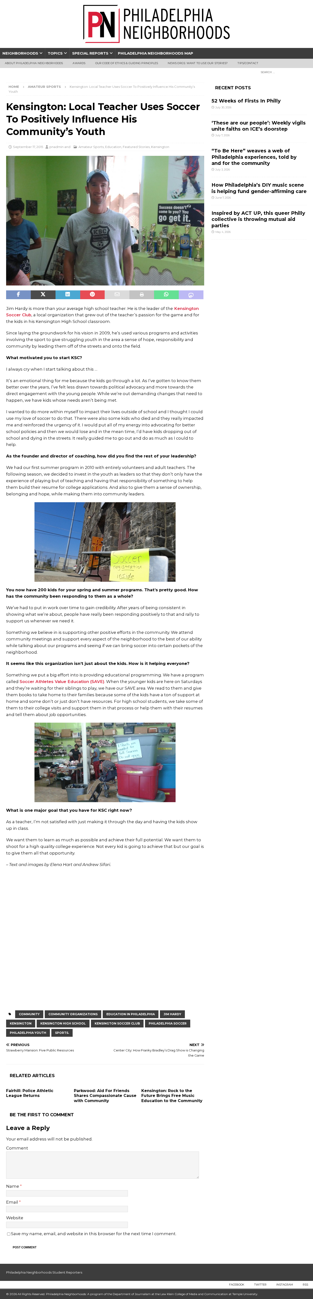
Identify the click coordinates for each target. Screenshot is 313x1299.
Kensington (160, 147)
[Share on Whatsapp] (166, 294)
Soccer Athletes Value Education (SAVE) (62, 681)
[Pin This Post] (92, 294)
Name (13, 1186)
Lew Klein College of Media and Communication (194, 1294)
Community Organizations (73, 1014)
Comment (17, 1148)
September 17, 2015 (28, 147)
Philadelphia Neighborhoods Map (155, 53)
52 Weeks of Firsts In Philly (246, 101)
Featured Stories (136, 147)
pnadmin (56, 147)
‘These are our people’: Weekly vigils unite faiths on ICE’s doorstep (259, 126)
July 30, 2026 (223, 107)
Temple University (244, 1294)
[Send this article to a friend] (117, 294)
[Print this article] (141, 294)
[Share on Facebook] (18, 294)
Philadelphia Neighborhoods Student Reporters (44, 1272)
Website (14, 1217)
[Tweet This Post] (43, 294)
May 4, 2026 (223, 232)
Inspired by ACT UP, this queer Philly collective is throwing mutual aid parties (258, 219)
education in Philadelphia (130, 1014)
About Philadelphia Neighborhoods (34, 63)
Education (113, 147)
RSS (305, 1284)
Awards (79, 63)
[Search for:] (282, 72)
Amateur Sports (91, 147)
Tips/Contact (247, 63)
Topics (55, 53)
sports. (62, 1033)
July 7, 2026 (222, 135)
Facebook (236, 1284)
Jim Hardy (172, 1014)
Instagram (284, 1284)
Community (29, 1014)
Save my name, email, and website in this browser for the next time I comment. (93, 1233)
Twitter (260, 1284)
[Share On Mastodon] (191, 294)
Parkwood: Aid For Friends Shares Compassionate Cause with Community (105, 1095)
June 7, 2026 (223, 197)
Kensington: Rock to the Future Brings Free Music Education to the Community (171, 1095)
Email (12, 1202)
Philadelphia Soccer (168, 1023)
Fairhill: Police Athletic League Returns (29, 1093)
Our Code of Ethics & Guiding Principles (126, 63)
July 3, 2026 (222, 169)
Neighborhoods (20, 53)
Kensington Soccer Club (117, 1023)
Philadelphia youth (28, 1033)
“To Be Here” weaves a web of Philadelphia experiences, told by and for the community (254, 157)
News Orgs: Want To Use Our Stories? (198, 63)
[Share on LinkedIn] (68, 294)
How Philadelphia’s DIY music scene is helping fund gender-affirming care (259, 188)
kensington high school (63, 1023)
